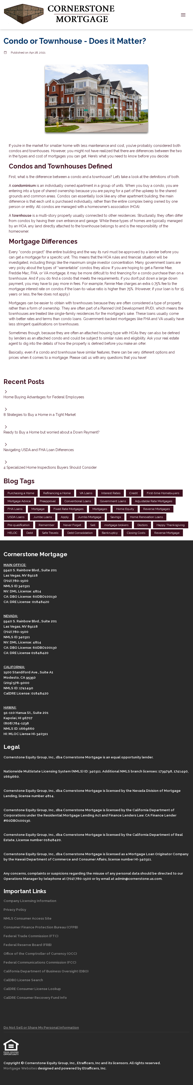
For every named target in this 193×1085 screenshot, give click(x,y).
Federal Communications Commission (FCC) (40, 962)
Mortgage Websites (21, 1068)
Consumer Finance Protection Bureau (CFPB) (41, 927)
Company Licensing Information (30, 901)
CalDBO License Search (23, 980)
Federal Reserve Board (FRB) (28, 945)
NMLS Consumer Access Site (28, 918)
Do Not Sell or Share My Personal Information (41, 1027)
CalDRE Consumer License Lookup (32, 989)
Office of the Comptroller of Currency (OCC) (40, 953)
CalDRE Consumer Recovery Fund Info (35, 997)
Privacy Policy (15, 909)
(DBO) (83, 971)
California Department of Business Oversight (41, 971)
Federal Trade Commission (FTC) (31, 936)
